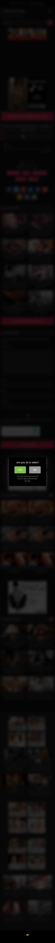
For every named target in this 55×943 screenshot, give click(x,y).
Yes (20, 470)
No (34, 470)
